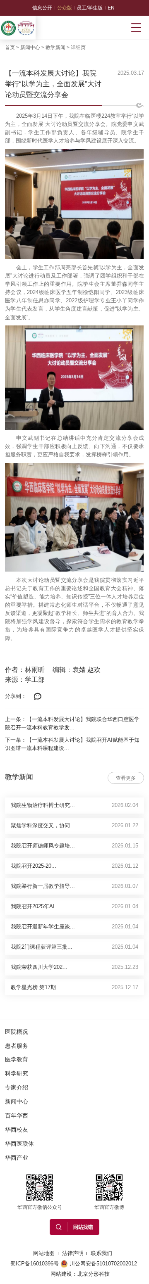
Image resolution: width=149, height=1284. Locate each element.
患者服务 (16, 1045)
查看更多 (126, 778)
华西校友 (16, 1129)
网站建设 (61, 1274)
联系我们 (101, 1253)
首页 (10, 47)
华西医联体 (19, 1143)
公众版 (64, 8)
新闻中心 (30, 47)
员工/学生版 (90, 8)
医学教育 (16, 1059)
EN (111, 8)
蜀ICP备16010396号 (34, 1263)
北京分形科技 (93, 1274)
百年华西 (16, 1115)
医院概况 (16, 1031)
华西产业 (16, 1157)
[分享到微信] (37, 697)
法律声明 (73, 1253)
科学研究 (16, 1073)
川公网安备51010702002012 (103, 1263)
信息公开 (42, 8)
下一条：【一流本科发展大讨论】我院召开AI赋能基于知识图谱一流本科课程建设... (72, 744)
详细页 (78, 47)
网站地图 (44, 1253)
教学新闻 (55, 47)
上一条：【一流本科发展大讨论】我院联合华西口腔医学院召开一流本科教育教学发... (72, 723)
